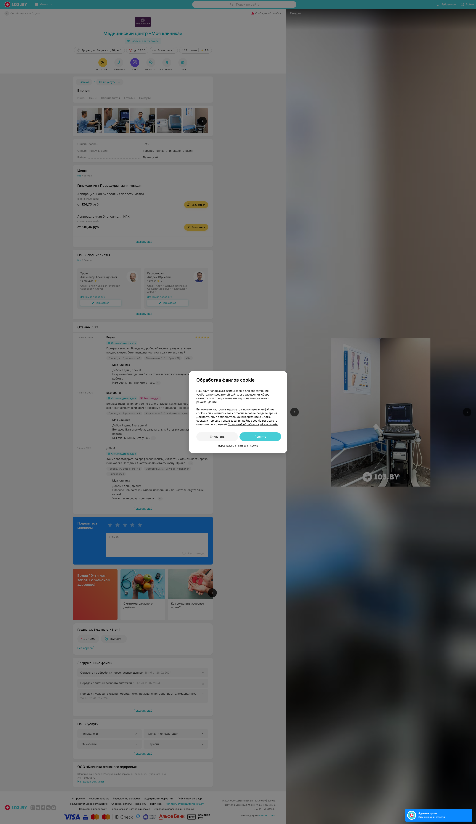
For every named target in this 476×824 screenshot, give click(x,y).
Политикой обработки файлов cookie (253, 424)
